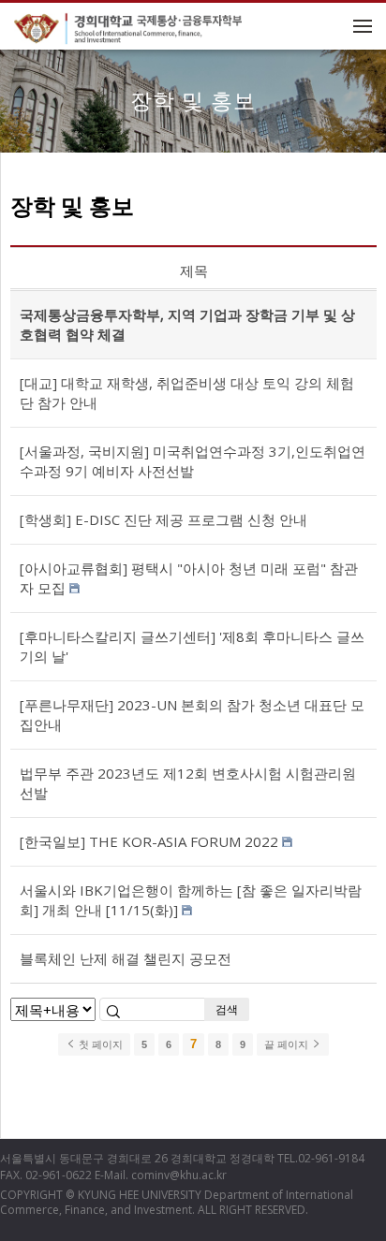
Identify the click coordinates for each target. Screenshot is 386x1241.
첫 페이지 (99, 1044)
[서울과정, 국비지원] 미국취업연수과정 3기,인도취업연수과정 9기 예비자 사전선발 (192, 461)
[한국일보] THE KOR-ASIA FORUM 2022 (149, 841)
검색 (226, 1009)
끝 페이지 (287, 1044)
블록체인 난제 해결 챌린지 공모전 (125, 958)
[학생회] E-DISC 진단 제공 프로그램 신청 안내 (163, 519)
